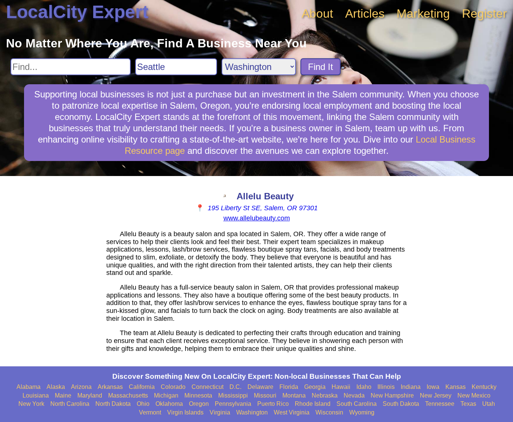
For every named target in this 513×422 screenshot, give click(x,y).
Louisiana (36, 395)
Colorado (173, 387)
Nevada (354, 395)
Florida (288, 387)
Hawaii (341, 387)
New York (31, 404)
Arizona (81, 387)
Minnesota (198, 395)
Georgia (315, 387)
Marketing (423, 13)
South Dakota (401, 404)
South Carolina (356, 404)
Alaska (56, 387)
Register (484, 13)
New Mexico (473, 395)
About (317, 13)
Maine (63, 395)
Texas (468, 404)
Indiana (411, 387)
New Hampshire (392, 395)
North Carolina (69, 404)
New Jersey (435, 395)
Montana (294, 395)
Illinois (386, 387)
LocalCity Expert (77, 12)
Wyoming (361, 412)
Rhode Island (312, 404)
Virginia (220, 412)
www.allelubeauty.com (256, 218)
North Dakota (113, 404)
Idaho (363, 387)
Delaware (260, 387)
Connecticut (207, 387)
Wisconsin (329, 412)
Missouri (265, 395)
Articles (365, 13)
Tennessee (439, 404)
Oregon (199, 404)
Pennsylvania (233, 404)
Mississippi (233, 395)
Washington (252, 412)
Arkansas (110, 387)
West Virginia (291, 412)
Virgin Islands (185, 412)
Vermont (150, 412)
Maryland (89, 395)
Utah (488, 404)
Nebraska (325, 395)
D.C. (235, 387)
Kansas (455, 387)
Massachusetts (128, 395)
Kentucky (484, 387)
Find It (320, 67)
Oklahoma (169, 404)
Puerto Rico (273, 404)
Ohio (143, 404)
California (142, 387)
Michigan (166, 395)
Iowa (433, 387)
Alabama (29, 387)
